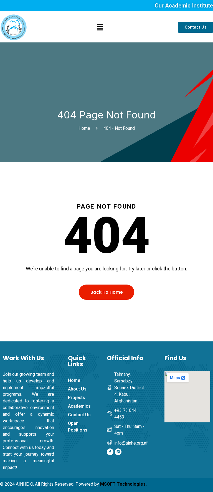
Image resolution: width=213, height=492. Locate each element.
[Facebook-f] (110, 451)
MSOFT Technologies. (123, 484)
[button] (100, 27)
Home (85, 128)
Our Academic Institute (184, 5)
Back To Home (106, 292)
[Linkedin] (118, 451)
